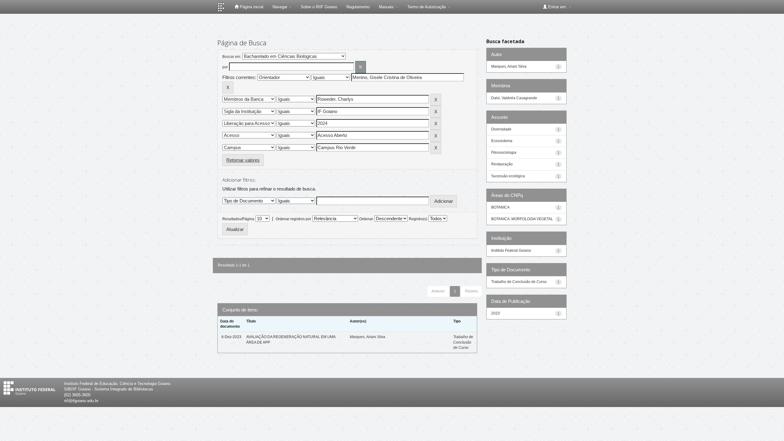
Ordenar (366, 219)
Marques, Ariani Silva (367, 337)
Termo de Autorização (427, 7)
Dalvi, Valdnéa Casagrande (514, 98)
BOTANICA (500, 207)
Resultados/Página (238, 219)
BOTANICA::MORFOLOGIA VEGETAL (522, 219)
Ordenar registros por (293, 219)
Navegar (280, 7)
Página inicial (251, 7)
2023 (495, 313)
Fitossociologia (503, 152)
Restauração (502, 164)
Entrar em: (557, 7)
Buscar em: (231, 57)
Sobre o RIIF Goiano (319, 7)
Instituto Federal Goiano (511, 250)
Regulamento (358, 7)
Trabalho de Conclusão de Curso (463, 342)
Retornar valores (243, 160)
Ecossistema (501, 141)
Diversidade (501, 129)
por (225, 67)
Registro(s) (418, 219)
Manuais (387, 7)
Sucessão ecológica (508, 176)
